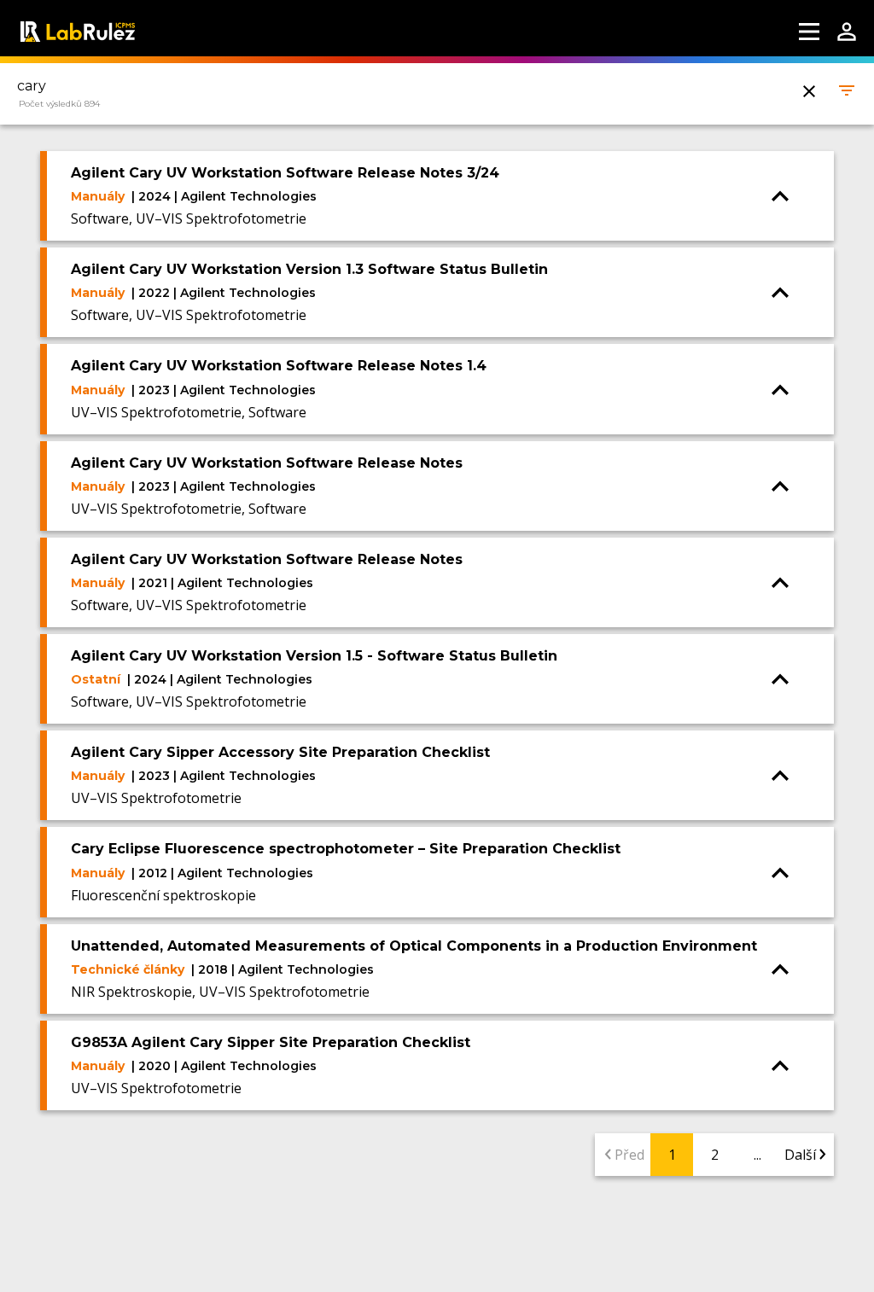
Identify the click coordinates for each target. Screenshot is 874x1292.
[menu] (809, 31)
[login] (846, 31)
